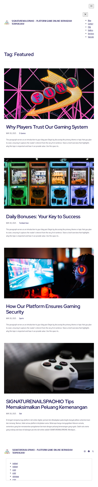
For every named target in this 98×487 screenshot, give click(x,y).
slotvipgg (16, 476)
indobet (15, 463)
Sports (21, 318)
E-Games (22, 133)
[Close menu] (85, 14)
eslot (14, 470)
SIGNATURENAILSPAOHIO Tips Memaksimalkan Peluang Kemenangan (46, 404)
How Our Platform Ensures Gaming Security (43, 309)
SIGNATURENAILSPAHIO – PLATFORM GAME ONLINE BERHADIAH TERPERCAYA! (42, 22)
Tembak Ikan (24, 223)
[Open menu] (91, 6)
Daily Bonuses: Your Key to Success (43, 216)
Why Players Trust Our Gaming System (47, 127)
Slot (20, 413)
